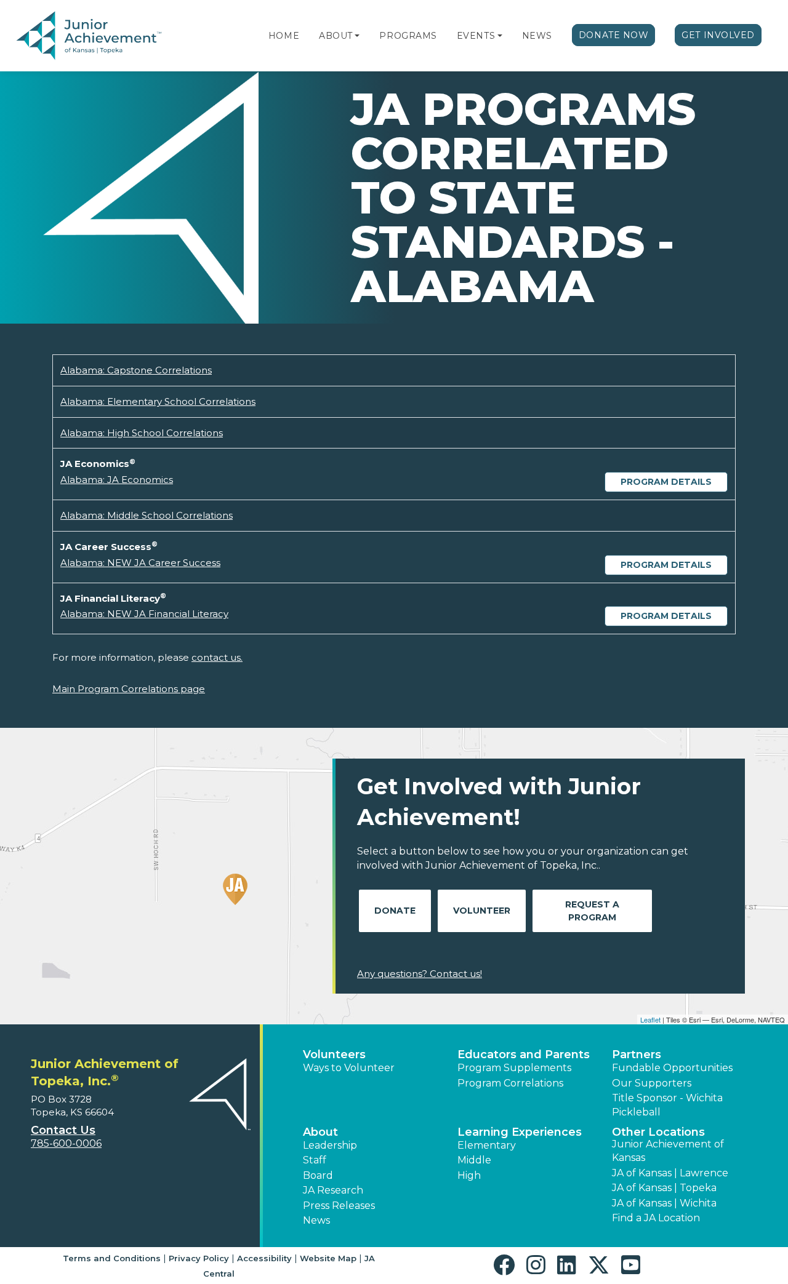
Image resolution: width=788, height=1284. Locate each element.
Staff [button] (314, 1160)
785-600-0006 (66, 1143)
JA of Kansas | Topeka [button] (664, 1188)
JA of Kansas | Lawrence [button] (670, 1173)
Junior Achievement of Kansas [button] (668, 1150)
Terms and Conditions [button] (112, 1258)
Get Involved (718, 35)
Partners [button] (636, 1054)
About (336, 35)
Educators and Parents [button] (523, 1054)
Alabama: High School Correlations (141, 433)
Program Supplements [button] (514, 1068)
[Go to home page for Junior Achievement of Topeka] (90, 36)
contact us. (217, 657)
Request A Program (592, 911)
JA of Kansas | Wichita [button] (664, 1203)
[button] (357, 35)
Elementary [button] (486, 1145)
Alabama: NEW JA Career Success (140, 562)
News (537, 35)
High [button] (469, 1175)
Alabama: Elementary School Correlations (157, 401)
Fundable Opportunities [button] (672, 1068)
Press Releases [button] (339, 1205)
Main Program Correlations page (128, 689)
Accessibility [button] (264, 1258)
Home (283, 35)
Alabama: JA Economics (116, 479)
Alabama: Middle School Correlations (146, 515)
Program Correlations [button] (510, 1083)
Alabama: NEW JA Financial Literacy (144, 614)
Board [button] (318, 1175)
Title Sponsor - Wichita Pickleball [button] (667, 1104)
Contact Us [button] (63, 1130)
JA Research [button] (333, 1190)
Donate (395, 910)
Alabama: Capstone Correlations (136, 370)
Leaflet (650, 1019)
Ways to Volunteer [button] (349, 1068)
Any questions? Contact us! (419, 973)
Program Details (666, 481)
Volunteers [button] (334, 1054)
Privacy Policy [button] (199, 1258)
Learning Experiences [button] (519, 1132)
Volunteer (481, 910)
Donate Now (614, 35)
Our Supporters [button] (651, 1083)
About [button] (320, 1132)
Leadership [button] (330, 1145)
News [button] (316, 1220)
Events (476, 35)
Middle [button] (474, 1160)
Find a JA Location (656, 1218)
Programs (407, 35)
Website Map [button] (328, 1258)
